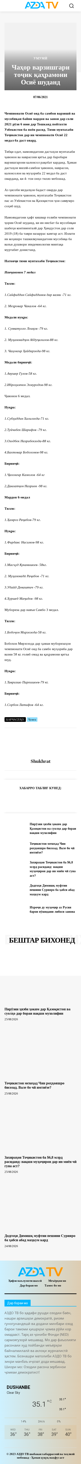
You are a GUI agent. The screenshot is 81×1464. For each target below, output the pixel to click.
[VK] (60, 799)
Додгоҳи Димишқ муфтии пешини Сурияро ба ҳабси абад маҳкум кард (52, 890)
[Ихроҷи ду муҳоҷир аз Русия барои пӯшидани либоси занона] (15, 909)
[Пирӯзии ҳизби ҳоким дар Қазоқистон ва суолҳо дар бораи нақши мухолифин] (15, 828)
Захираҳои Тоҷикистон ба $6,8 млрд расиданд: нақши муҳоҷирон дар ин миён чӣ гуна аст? (40, 1161)
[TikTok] (39, 1380)
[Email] (71, 799)
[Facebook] (29, 799)
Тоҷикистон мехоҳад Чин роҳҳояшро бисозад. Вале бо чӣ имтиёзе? (52, 848)
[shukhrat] (40, 743)
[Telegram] (19, 799)
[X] (50, 799)
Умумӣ (40, 58)
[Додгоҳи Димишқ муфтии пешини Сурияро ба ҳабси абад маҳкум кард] (15, 890)
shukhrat (40, 761)
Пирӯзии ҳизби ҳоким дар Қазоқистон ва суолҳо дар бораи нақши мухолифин (53, 828)
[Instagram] (18, 1380)
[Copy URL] (9, 799)
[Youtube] (69, 1380)
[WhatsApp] (40, 799)
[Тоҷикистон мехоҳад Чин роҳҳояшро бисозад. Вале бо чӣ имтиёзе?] (15, 848)
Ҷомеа (32, 719)
